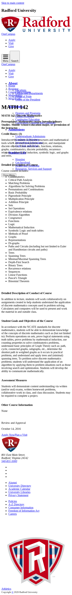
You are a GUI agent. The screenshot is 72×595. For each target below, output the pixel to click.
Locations (20, 90)
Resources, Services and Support (33, 168)
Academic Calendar (19, 488)
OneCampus (8, 34)
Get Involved (22, 162)
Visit (10, 43)
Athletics (6, 588)
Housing (20, 159)
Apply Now (8, 434)
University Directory (19, 485)
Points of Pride (23, 96)
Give (11, 46)
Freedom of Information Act (23, 510)
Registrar (13, 88)
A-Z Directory (16, 504)
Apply (11, 39)
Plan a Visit (21, 434)
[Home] (36, 30)
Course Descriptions (19, 92)
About (12, 83)
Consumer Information (20, 507)
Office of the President (27, 99)
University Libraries (19, 492)
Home (11, 85)
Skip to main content (12, 2)
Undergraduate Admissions (30, 136)
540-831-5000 (9, 461)
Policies (12, 501)
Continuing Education (27, 119)
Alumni (12, 482)
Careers (12, 513)
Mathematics (15, 95)
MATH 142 (14, 98)
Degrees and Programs (27, 113)
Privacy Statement (18, 495)
